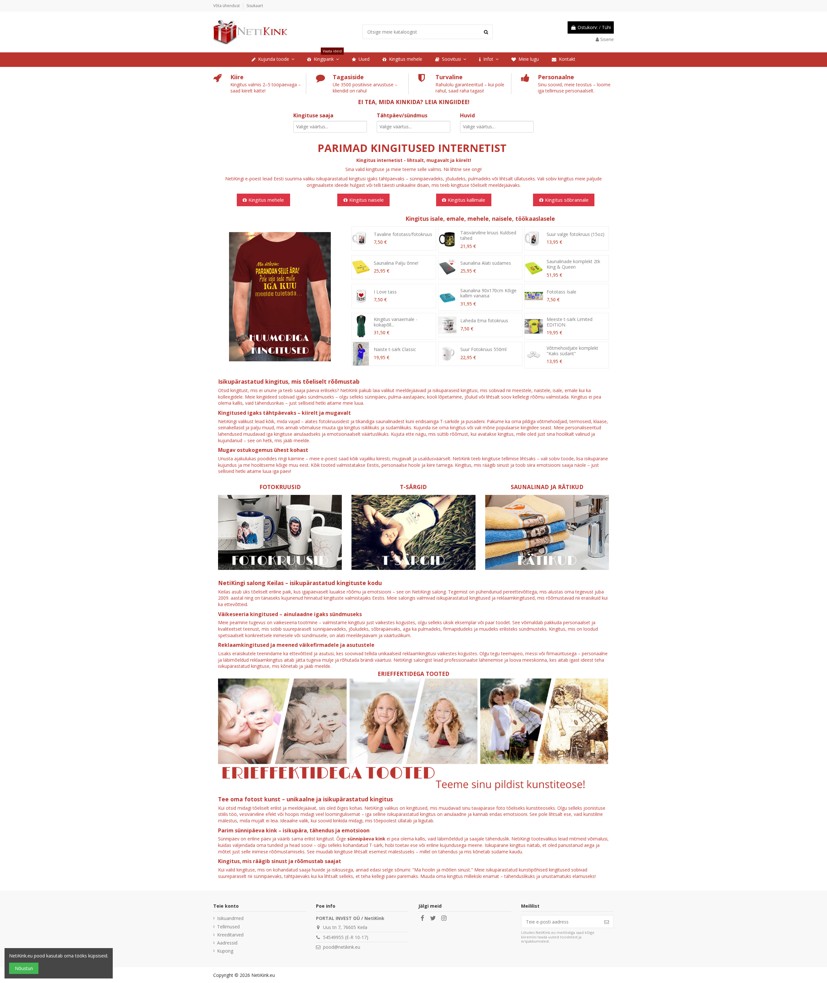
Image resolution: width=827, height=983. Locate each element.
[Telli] (606, 921)
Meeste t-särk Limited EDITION (569, 322)
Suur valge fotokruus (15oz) (575, 234)
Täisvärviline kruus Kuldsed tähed (488, 235)
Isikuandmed (230, 918)
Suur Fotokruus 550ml (483, 349)
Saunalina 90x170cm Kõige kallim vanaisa (488, 293)
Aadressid (227, 943)
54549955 (333, 937)
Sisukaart (254, 5)
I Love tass (385, 292)
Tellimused (228, 927)
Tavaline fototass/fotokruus (403, 234)
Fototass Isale (561, 292)
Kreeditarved (230, 935)
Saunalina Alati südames (485, 263)
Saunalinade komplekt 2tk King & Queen (573, 264)
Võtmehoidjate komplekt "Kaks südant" (572, 351)
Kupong (225, 951)
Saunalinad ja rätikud (547, 487)
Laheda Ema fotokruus (484, 320)
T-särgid (413, 487)
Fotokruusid (280, 487)
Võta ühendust (227, 5)
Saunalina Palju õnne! (396, 263)
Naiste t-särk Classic (395, 349)
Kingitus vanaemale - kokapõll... (395, 322)
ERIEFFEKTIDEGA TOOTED (413, 674)
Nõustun (24, 968)
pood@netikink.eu (341, 947)
